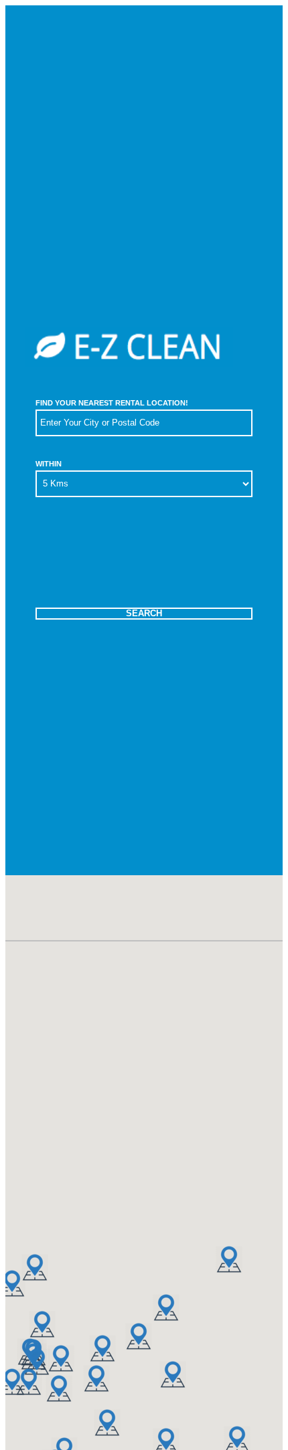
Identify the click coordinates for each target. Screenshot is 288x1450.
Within (48, 464)
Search (144, 613)
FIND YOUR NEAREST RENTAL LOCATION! (111, 403)
